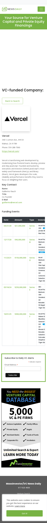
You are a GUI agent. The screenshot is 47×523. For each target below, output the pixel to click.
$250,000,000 (20, 287)
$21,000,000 (20, 226)
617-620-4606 (24, 487)
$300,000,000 (20, 314)
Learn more (20, 506)
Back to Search (12, 101)
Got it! (24, 513)
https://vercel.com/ (10, 151)
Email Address (11, 365)
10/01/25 (7, 314)
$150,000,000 (20, 257)
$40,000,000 (20, 239)
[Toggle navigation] (41, 9)
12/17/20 (7, 239)
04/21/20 (7, 226)
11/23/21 (7, 257)
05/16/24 (7, 287)
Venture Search (23, 493)
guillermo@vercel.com (12, 202)
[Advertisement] (23, 61)
